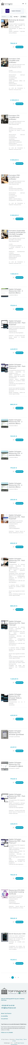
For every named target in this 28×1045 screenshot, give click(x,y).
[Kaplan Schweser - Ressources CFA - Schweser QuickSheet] (4, 734)
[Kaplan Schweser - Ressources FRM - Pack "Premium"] (4, 842)
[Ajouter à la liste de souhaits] (13, 47)
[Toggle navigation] (25, 3)
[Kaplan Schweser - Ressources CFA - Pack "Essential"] (4, 518)
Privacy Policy (19, 1039)
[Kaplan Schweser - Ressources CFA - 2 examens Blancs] (4, 423)
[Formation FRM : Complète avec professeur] (4, 178)
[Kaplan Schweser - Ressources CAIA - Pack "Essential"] (4, 324)
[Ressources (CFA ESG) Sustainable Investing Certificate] (4, 893)
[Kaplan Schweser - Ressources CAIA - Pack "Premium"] (4, 368)
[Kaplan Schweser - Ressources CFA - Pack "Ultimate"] (4, 624)
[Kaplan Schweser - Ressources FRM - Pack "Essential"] (4, 797)
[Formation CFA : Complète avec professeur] (4, 119)
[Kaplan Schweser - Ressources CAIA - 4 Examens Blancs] (4, 292)
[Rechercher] (11, 16)
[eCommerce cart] (23, 3)
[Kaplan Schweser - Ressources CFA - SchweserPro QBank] (4, 766)
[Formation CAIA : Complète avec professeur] (4, 62)
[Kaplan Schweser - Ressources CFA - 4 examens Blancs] (4, 455)
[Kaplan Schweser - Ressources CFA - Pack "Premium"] (4, 562)
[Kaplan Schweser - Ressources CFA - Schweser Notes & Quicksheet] (4, 697)
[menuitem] (14, 11)
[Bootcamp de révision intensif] (4, 23)
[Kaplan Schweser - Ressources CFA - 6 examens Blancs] (4, 486)
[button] (16, 16)
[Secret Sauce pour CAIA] (4, 937)
